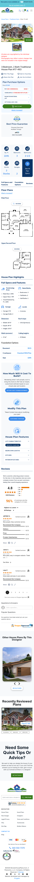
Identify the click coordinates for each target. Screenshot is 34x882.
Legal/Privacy (5, 819)
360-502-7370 (18, 848)
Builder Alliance (21, 826)
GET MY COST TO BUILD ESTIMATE (17, 390)
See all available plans (16, 5)
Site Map (3, 826)
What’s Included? (17, 110)
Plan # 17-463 (26, 723)
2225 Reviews (11, 495)
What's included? (6, 193)
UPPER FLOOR (24, 732)
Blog (2, 834)
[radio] (24, 487)
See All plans (17, 688)
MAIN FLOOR (15, 732)
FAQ (2, 822)
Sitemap (21, 872)
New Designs (5, 815)
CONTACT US (5, 831)
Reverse (28, 40)
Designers (20, 815)
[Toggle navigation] (31, 10)
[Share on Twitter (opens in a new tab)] (12, 543)
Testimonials (20, 822)
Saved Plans (20, 812)
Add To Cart (18, 106)
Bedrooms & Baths (12, 450)
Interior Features (12, 459)
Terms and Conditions (23, 819)
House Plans (5, 19)
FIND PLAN (27, 797)
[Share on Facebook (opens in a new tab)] (9, 543)
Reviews (29, 183)
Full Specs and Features (6, 183)
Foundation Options (19, 183)
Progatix (17, 878)
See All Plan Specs (27, 171)
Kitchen (8, 455)
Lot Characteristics (13, 441)
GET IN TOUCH (17, 775)
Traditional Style (14, 19)
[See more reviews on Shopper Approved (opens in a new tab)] (15, 543)
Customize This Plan (17, 418)
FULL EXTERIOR (6, 732)
